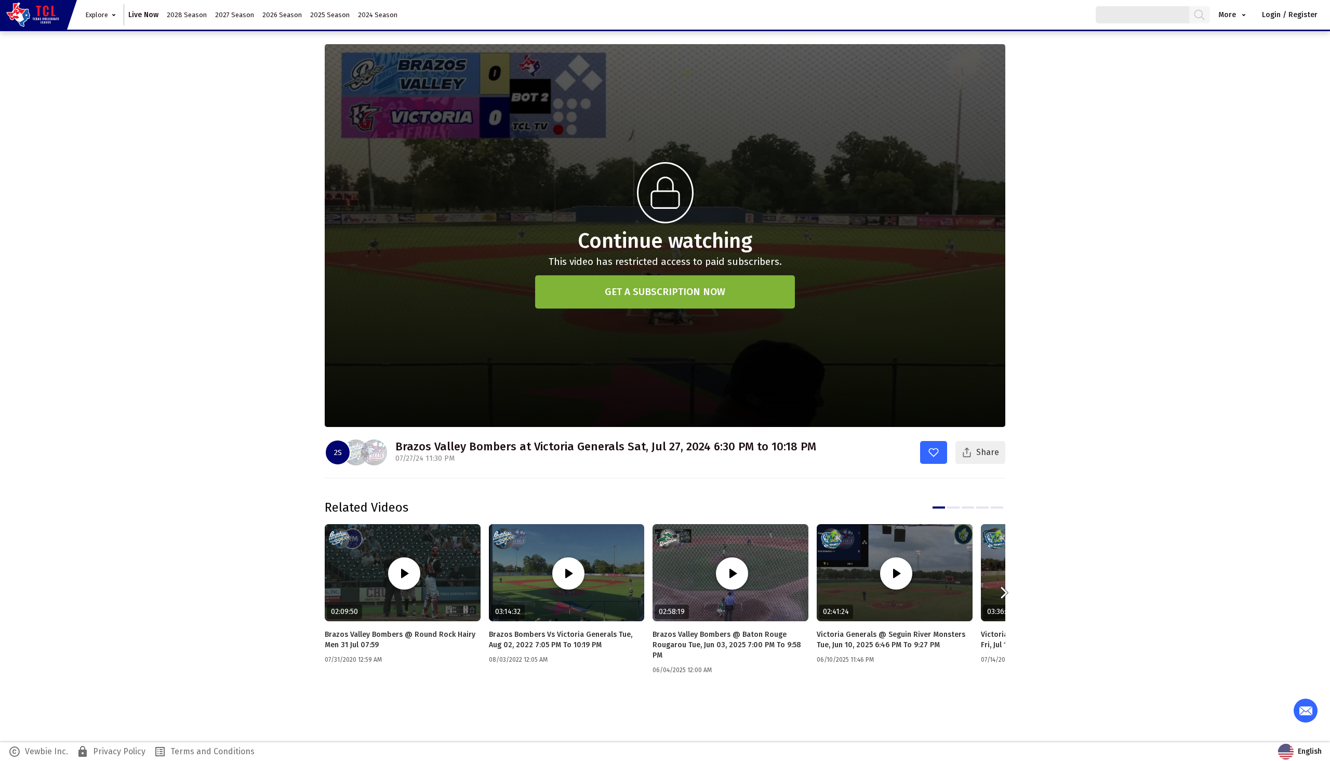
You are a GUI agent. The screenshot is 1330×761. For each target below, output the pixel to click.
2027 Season (234, 15)
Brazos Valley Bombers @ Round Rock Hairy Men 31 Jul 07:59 (400, 639)
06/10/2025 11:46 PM (845, 659)
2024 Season (377, 15)
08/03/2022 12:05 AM (518, 659)
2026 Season (282, 15)
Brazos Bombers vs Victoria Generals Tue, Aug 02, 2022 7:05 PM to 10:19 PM (560, 639)
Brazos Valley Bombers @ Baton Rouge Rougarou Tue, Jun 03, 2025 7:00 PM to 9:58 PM (727, 645)
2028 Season (187, 15)
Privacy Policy (110, 751)
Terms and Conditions (204, 751)
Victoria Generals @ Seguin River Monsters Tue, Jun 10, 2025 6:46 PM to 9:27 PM (891, 639)
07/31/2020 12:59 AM (353, 659)
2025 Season (330, 15)
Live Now (143, 14)
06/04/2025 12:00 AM (682, 670)
